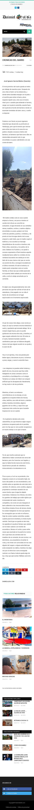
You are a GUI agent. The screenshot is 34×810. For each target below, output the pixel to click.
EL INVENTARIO (7, 620)
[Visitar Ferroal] (26, 26)
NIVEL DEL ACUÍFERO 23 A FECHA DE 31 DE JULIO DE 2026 (22, 736)
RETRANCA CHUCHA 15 (21, 720)
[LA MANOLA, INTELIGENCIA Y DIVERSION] (17, 636)
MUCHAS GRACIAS (8, 676)
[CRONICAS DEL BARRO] (17, 47)
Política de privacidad (23, 807)
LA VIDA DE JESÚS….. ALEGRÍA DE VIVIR (20, 712)
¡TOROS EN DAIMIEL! (16, 4)
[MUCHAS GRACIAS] (17, 664)
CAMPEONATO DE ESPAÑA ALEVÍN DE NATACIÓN (22, 702)
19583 (23, 705)
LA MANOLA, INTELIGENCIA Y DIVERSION (15, 648)
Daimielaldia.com (9, 65)
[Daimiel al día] (17, 17)
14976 (23, 715)
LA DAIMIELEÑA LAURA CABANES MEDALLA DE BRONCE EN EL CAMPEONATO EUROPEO (21, 757)
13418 (23, 723)
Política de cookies (11, 807)
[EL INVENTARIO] (17, 607)
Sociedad (29, 65)
